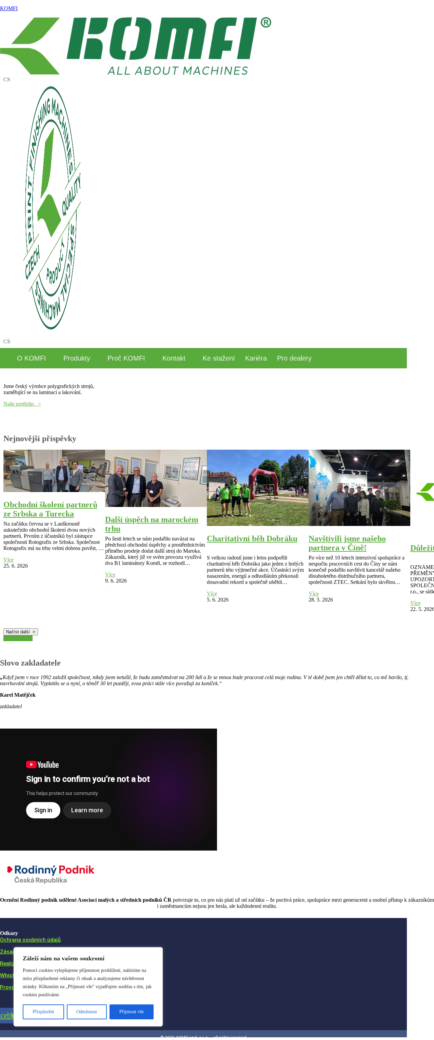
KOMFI (9, 8)
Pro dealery (294, 358)
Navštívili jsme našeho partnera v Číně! (347, 543)
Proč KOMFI (126, 358)
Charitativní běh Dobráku (252, 538)
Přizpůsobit (43, 1011)
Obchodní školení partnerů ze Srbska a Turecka (50, 509)
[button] (35, 358)
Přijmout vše (131, 1011)
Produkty (76, 358)
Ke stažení (219, 358)
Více (8, 560)
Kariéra (256, 358)
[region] (88, 986)
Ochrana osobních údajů (30, 940)
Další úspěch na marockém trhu (151, 524)
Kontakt (173, 358)
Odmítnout (86, 1011)
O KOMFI (31, 358)
